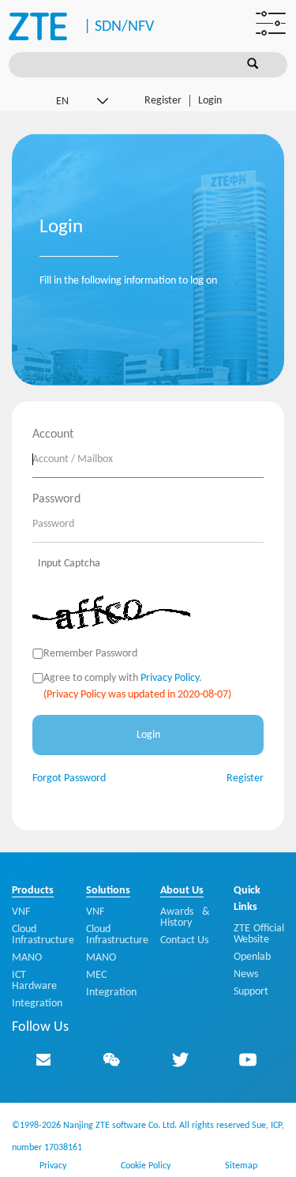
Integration (37, 1004)
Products (33, 891)
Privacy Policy (170, 678)
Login (210, 101)
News (246, 974)
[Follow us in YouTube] (248, 1059)
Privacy (52, 1166)
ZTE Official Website (259, 934)
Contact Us (184, 940)
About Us (182, 891)
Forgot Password (69, 778)
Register (163, 101)
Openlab (252, 957)
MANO (27, 958)
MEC (96, 975)
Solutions (108, 891)
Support (251, 992)
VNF (21, 912)
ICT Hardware (34, 980)
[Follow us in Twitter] (180, 1059)
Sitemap (241, 1166)
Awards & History (185, 917)
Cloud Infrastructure (43, 934)
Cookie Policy (145, 1166)
